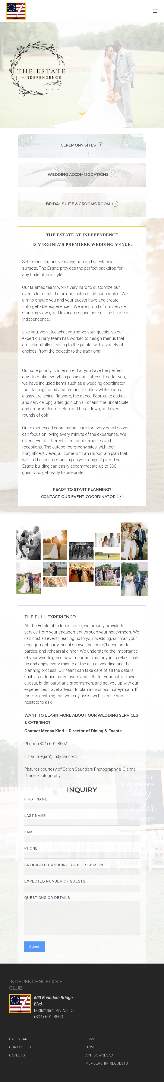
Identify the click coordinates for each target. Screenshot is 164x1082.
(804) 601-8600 (48, 1016)
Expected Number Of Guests (54, 881)
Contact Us (20, 1047)
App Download (99, 1055)
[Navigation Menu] (155, 11)
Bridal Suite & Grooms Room (78, 204)
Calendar (18, 1039)
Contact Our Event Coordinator (78, 496)
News (90, 1047)
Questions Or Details (47, 898)
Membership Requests (106, 1063)
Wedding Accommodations (78, 174)
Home (90, 1039)
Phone (31, 848)
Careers (17, 1055)
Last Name (35, 815)
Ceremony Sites (78, 145)
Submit (34, 946)
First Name (35, 799)
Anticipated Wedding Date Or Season (63, 865)
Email (30, 832)
